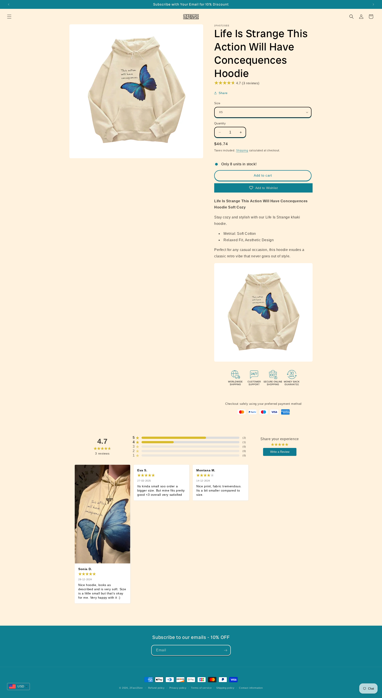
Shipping (242, 150)
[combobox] (18, 686)
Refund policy (156, 687)
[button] (9, 16)
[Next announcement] (373, 4)
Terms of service (201, 687)
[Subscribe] (225, 650)
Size (217, 103)
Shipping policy (225, 687)
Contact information (251, 687)
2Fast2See (136, 687)
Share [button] (223, 93)
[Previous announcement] (8, 4)
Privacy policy (178, 687)
